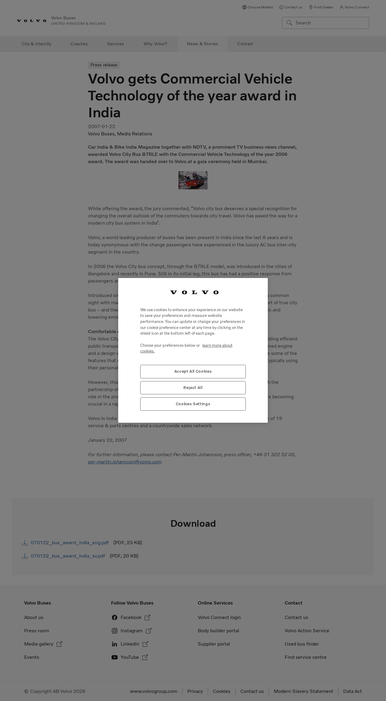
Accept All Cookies (193, 371)
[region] (193, 350)
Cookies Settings (193, 404)
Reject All (193, 388)
